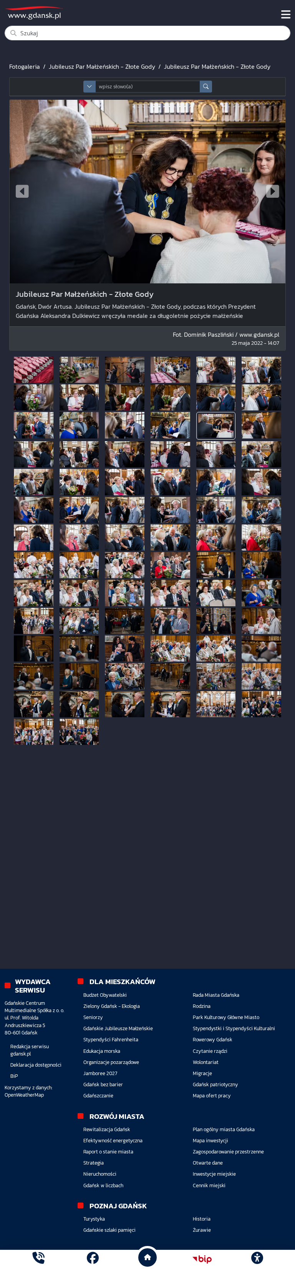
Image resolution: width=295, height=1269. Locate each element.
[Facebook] (93, 1259)
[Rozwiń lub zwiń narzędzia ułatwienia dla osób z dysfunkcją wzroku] (257, 1259)
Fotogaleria (24, 66)
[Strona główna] (38, 1259)
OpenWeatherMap (24, 1095)
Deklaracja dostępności (35, 1065)
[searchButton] (206, 87)
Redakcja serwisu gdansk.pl (29, 1050)
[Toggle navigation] (285, 14)
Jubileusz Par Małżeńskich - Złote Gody (102, 66)
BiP (14, 1076)
